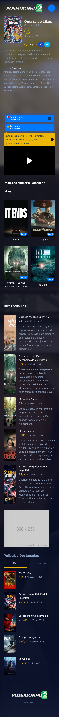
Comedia (16, 68)
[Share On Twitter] (47, 44)
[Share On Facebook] (41, 44)
